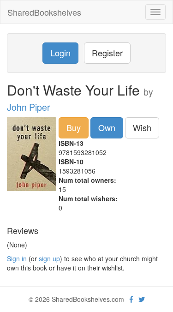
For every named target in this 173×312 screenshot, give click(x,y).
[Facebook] (131, 299)
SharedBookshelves (44, 12)
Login (60, 53)
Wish (142, 127)
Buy (73, 127)
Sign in (17, 258)
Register (107, 53)
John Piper (28, 107)
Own (106, 127)
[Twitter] (141, 299)
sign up (49, 258)
